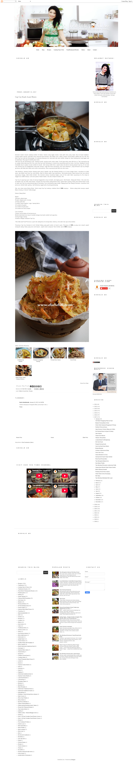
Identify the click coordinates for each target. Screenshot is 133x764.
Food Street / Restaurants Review (26, 591)
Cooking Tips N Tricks (23, 587)
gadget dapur (21, 639)
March (97, 482)
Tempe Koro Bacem (100, 435)
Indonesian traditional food (24, 674)
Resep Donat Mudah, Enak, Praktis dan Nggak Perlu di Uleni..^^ (69, 608)
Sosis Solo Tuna (99, 452)
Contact (95, 50)
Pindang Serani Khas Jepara (102, 471)
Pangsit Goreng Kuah (100, 444)
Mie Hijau (97, 475)
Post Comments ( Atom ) (28, 442)
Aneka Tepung (21, 596)
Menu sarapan (21, 729)
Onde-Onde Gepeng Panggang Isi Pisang (105, 425)
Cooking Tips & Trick (59, 50)
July (97, 491)
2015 (95, 413)
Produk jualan (21, 592)
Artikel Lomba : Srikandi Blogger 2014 (27, 712)
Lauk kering (21, 679)
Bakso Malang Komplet (101, 469)
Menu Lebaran (21, 644)
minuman (20, 668)
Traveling (20, 611)
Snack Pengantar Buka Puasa (25, 659)
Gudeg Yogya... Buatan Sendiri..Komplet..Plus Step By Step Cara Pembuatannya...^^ (71, 617)
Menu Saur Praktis (22, 698)
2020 (95, 508)
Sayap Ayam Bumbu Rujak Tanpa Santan (105, 467)
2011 (95, 404)
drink (19, 666)
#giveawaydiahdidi (22, 613)
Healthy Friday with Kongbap (25, 642)
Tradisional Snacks (23, 589)
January (98, 419)
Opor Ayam (62, 598)
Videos (83, 50)
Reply (20, 407)
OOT (19, 615)
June (97, 489)
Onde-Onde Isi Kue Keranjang (102, 473)
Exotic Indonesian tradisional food (26, 646)
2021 (95, 511)
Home (37, 50)
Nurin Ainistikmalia (24, 402)
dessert (20, 653)
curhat (19, 661)
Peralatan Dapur (22, 681)
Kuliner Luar (21, 724)
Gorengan (20, 648)
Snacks (20, 616)
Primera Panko (21, 742)
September (98, 495)
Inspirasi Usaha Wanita (23, 676)
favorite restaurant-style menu (25, 751)
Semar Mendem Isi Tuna (101, 454)
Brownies (20, 685)
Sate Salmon (98, 433)
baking (19, 594)
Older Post (85, 437)
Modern (20, 602)
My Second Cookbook (23, 735)
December (98, 501)
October (98, 497)
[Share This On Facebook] (31, 386)
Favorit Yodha (21, 607)
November (98, 499)
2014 (95, 410)
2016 (95, 415)
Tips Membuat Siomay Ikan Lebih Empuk (70, 653)
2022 (95, 513)
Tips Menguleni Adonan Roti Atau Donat (69, 572)
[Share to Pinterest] (43, 389)
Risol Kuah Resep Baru (101, 459)
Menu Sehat (21, 700)
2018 (95, 504)
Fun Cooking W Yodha (23, 722)
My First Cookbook (22, 701)
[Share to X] (39, 389)
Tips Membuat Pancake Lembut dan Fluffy (105, 465)
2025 (95, 519)
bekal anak (21, 637)
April (97, 485)
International (21, 692)
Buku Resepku (21, 687)
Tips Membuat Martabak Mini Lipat (103, 478)
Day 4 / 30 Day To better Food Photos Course (29, 716)
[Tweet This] (33, 386)
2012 (95, 406)
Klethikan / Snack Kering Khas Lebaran (27, 694)
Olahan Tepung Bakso (23, 703)
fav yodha (20, 749)
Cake (19, 626)
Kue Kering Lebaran (23, 633)
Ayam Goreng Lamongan (66, 626)
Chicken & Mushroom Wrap (102, 450)
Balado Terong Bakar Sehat (102, 423)
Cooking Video (21, 657)
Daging (20, 672)
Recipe (20, 744)
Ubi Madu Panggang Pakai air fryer (104, 420)
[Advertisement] (52, 74)
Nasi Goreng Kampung (65, 589)
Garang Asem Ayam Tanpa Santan (103, 456)
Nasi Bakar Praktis (99, 463)
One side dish (21, 738)
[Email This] (35, 389)
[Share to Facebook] (41, 389)
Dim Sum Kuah (99, 442)
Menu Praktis (21, 727)
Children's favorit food (23, 391)
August (97, 493)
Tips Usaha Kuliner (23, 709)
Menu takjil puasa (22, 635)
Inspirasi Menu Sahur (23, 650)
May (97, 487)
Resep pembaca (22, 603)
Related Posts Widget (84, 383)
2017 (95, 417)
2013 (95, 408)
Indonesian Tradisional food (25, 688)
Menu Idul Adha (22, 725)
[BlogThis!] (37, 389)
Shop (43, 50)
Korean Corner (21, 629)
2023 (95, 515)
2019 (95, 506)
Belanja (20, 683)
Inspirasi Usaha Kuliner (24, 664)
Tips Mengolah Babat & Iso (102, 461)
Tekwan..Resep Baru (100, 437)
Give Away (20, 600)
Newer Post (19, 437)
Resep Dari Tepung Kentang (25, 707)
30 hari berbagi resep (23, 605)
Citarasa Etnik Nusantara (24, 598)
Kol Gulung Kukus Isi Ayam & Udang (104, 431)
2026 (95, 521)
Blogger (73, 759)
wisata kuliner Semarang (24, 755)
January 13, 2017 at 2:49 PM (37, 402)
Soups (19, 748)
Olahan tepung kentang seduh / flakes (27, 705)
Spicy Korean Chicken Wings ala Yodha (105, 429)
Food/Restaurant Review (72, 50)
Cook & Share (21, 640)
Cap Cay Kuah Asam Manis (102, 446)
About (88, 50)
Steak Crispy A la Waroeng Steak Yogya (69, 645)
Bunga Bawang (99, 448)
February (98, 480)
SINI (72, 225)
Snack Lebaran (22, 746)
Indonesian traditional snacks (25, 690)
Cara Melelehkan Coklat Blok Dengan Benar (71, 581)
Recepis (20, 618)
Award (19, 714)
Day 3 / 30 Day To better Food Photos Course (29, 718)
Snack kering (21, 651)
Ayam (19, 670)
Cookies (20, 620)
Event (19, 663)
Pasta (19, 740)
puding (20, 711)
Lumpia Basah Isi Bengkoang (102, 440)
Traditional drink (22, 627)
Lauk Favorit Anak (22, 677)
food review (21, 624)
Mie (19, 733)
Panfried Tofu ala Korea (101, 427)
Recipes (49, 50)
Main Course (21, 696)
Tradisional (21, 585)
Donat (19, 720)
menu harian (21, 753)
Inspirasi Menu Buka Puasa (25, 609)
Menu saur (20, 731)
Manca (19, 622)
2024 (95, 517)
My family (20, 736)
